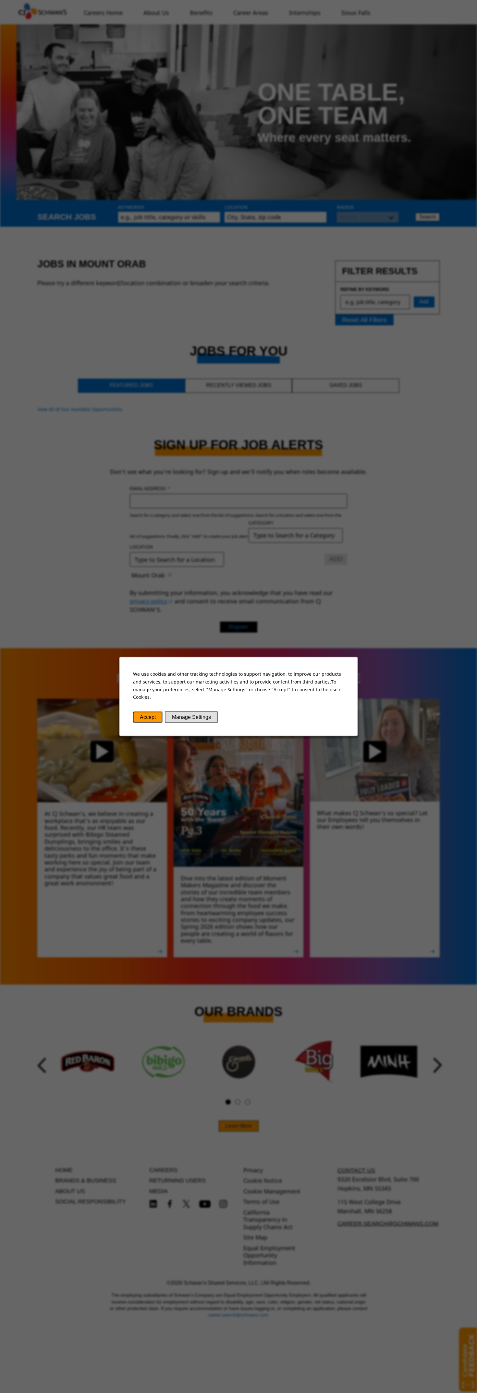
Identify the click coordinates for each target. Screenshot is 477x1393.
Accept (148, 717)
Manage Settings (191, 717)
